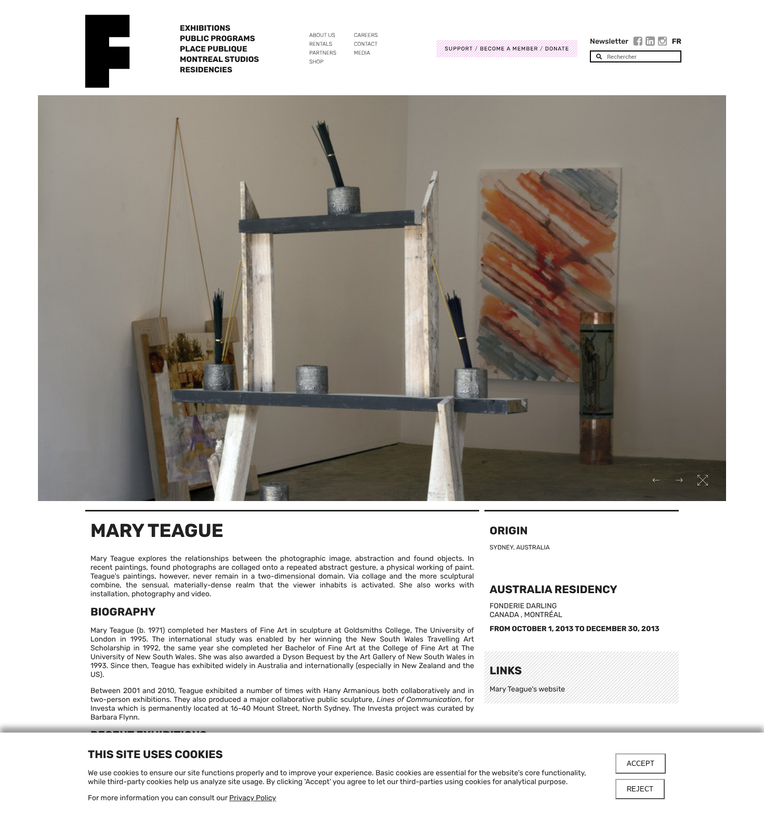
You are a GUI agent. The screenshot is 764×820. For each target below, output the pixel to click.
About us (322, 35)
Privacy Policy (252, 797)
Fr (676, 41)
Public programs (217, 38)
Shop (316, 61)
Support (459, 48)
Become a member (509, 48)
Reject (640, 789)
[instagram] (662, 42)
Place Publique (213, 49)
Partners (322, 52)
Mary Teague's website (527, 689)
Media (362, 52)
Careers (366, 35)
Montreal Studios (219, 59)
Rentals (320, 44)
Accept (640, 763)
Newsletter (609, 41)
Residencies (206, 69)
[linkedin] (651, 42)
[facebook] (639, 42)
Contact (365, 44)
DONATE (557, 48)
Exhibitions (205, 28)
